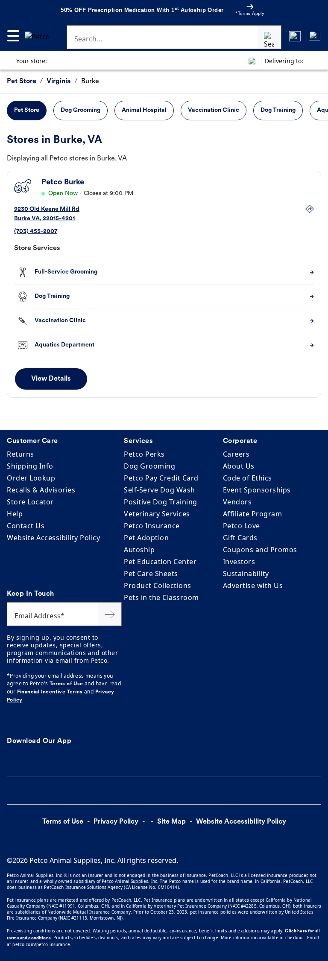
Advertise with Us (253, 585)
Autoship (139, 549)
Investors (239, 561)
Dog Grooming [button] (80, 110)
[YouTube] (28, 720)
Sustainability (246, 573)
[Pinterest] (18, 720)
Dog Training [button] (278, 110)
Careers (236, 454)
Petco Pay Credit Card (161, 478)
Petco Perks (144, 454)
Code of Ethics (247, 478)
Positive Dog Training (160, 502)
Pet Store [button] (26, 110)
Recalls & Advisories (41, 490)
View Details (51, 379)
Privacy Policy (116, 821)
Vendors (237, 502)
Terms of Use (66, 684)
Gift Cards (240, 537)
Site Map (171, 821)
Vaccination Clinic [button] (213, 110)
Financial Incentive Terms (50, 692)
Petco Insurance (152, 525)
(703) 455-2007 (35, 231)
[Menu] (13, 36)
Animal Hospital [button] (144, 110)
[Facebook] (8, 720)
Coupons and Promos (260, 549)
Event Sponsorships (257, 490)
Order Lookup (31, 478)
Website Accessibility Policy (53, 537)
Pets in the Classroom (161, 597)
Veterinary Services (157, 513)
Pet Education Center (160, 561)
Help (15, 513)
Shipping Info (30, 466)
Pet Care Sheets (151, 573)
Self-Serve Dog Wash (159, 490)
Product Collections (157, 585)
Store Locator (30, 502)
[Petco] (40, 36)
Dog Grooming (149, 466)
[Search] (269, 37)
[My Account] (295, 35)
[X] (13, 720)
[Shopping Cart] (315, 35)
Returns (20, 454)
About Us (239, 466)
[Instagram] (23, 720)
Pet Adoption (146, 537)
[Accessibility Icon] (55, 840)
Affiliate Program (252, 513)
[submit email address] (110, 614)
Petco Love (241, 525)
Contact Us (25, 525)
